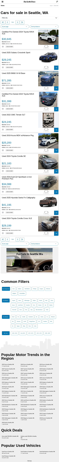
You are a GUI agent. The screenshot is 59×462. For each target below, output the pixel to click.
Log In (51, 5)
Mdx (51, 321)
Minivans (48, 288)
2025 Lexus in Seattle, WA (46, 378)
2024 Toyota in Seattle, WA (8, 369)
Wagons (14, 293)
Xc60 (35, 326)
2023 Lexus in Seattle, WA (27, 378)
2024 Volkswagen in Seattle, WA (47, 392)
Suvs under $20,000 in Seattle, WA (10, 437)
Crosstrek (31, 316)
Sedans (19, 288)
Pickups (34, 288)
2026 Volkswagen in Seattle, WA (9, 418)
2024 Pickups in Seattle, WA (27, 396)
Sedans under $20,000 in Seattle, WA (29, 438)
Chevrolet (14, 309)
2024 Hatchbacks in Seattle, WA (9, 405)
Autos (2, 5)
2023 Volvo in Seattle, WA (27, 392)
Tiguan (18, 326)
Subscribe (56, 5)
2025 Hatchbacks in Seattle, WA (28, 405)
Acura (13, 305)
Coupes (41, 288)
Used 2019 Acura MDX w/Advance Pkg (18, 135)
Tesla (47, 309)
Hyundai (28, 305)
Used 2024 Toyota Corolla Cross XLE (17, 218)
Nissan (39, 305)
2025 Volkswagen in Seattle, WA (9, 378)
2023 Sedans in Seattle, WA (8, 392)
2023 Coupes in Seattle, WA (46, 414)
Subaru (34, 300)
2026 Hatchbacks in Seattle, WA (47, 410)
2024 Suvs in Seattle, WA (27, 365)
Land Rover (20, 305)
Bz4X (25, 321)
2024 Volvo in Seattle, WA (8, 401)
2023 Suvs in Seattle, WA (46, 365)
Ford (26, 309)
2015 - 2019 (30, 333)
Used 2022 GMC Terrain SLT (13, 115)
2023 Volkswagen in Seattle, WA (28, 387)
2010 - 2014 (39, 333)
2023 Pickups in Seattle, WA (46, 405)
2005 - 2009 (47, 333)
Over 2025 (23, 333)
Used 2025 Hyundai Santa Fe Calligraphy (18, 198)
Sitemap (29, 460)
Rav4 (13, 316)
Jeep (31, 309)
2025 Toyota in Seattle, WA (27, 369)
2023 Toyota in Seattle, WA (27, 383)
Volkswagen (27, 300)
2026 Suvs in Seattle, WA (8, 374)
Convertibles (22, 293)
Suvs (14, 288)
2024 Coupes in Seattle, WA (27, 414)
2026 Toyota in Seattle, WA (27, 374)
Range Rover (32, 321)
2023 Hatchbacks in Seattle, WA (9, 396)
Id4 (12, 321)
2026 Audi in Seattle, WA (8, 423)
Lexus (19, 300)
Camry (41, 316)
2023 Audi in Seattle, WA (8, 387)
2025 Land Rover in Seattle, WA (28, 401)
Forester (45, 321)
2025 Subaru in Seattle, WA (8, 383)
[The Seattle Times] (29, 2)
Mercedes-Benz (39, 309)
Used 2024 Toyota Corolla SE (14, 156)
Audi (46, 300)
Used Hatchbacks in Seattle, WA (47, 452)
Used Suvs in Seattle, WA (8, 452)
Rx (18, 316)
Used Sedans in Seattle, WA (27, 452)
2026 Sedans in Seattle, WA (46, 401)
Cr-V (39, 321)
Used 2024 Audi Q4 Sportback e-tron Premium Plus (17, 178)
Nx (36, 316)
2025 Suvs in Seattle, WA (8, 365)
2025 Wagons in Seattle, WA (27, 410)
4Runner (53, 316)
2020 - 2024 (14, 333)
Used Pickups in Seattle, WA (8, 456)
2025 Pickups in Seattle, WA (8, 410)
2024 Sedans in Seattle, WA (46, 369)
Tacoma (18, 321)
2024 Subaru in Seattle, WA (46, 387)
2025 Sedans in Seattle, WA (46, 383)
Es (47, 316)
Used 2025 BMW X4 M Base (13, 73)
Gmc (34, 305)
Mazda (50, 305)
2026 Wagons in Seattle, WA (27, 418)
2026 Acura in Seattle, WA (46, 418)
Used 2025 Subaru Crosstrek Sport (16, 52)
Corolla (23, 316)
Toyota (13, 300)
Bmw (21, 309)
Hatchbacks (27, 288)
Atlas (24, 326)
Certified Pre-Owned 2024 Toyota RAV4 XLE (18, 33)
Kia (45, 305)
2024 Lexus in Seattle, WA (46, 374)
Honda (40, 300)
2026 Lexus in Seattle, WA (46, 396)
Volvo (52, 300)
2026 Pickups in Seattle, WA (8, 414)
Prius (30, 326)
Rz (12, 326)
